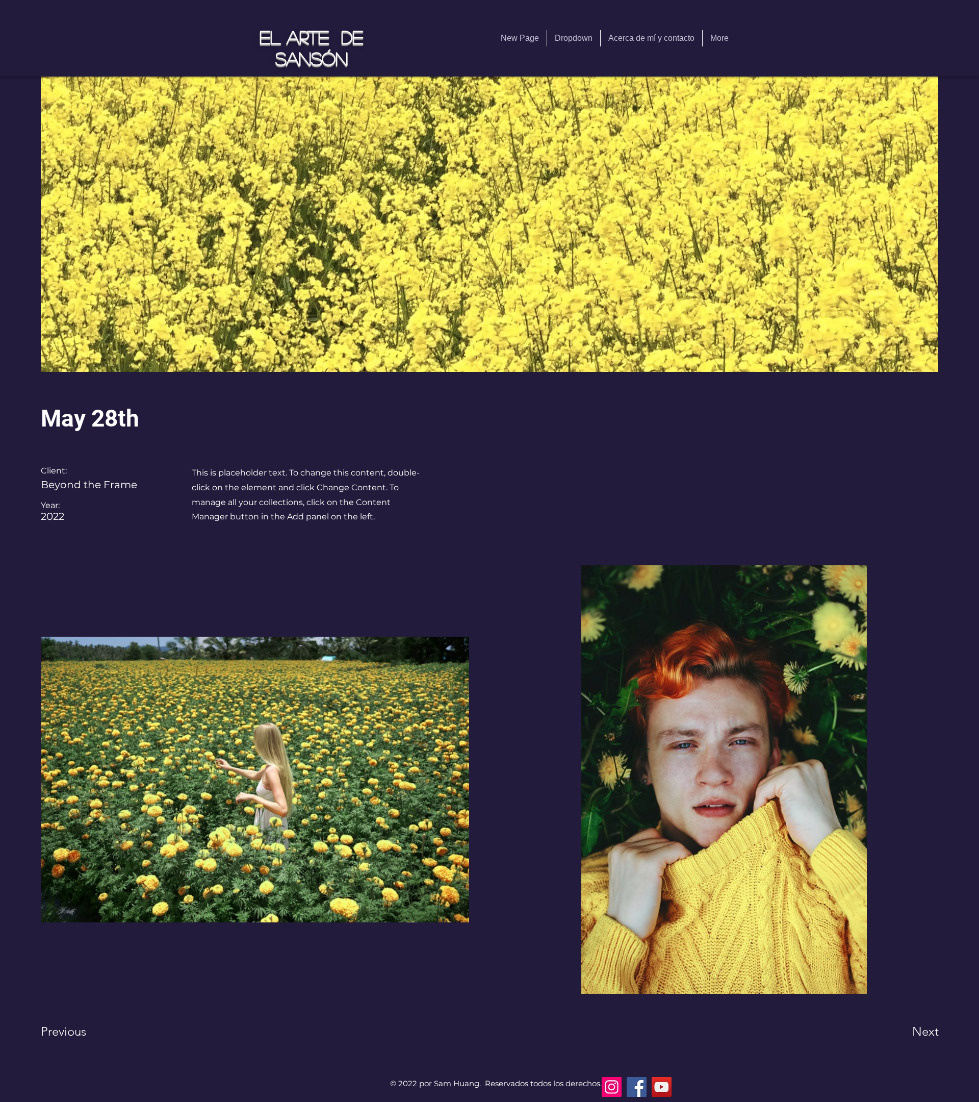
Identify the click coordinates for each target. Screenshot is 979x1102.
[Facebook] (637, 1087)
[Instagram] (612, 1087)
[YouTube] (662, 1087)
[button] (573, 38)
